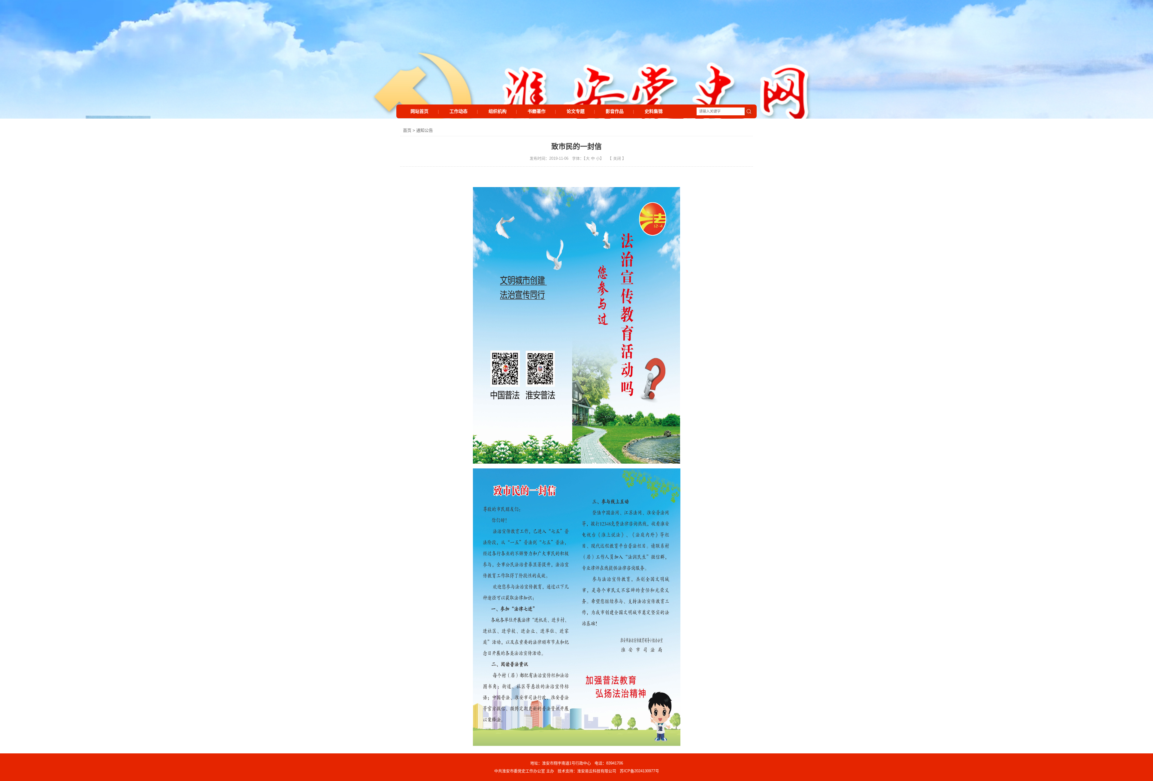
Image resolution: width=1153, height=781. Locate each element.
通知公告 (424, 130)
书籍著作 (537, 111)
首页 (407, 130)
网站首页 (419, 111)
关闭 (617, 158)
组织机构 (498, 111)
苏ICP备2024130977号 (639, 771)
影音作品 (615, 111)
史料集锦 (654, 111)
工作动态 (458, 111)
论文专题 (576, 111)
